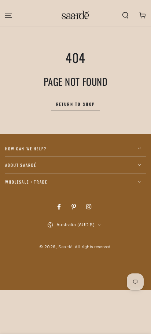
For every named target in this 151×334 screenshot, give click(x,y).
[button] (125, 15)
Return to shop (75, 104)
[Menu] (8, 15)
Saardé (65, 247)
